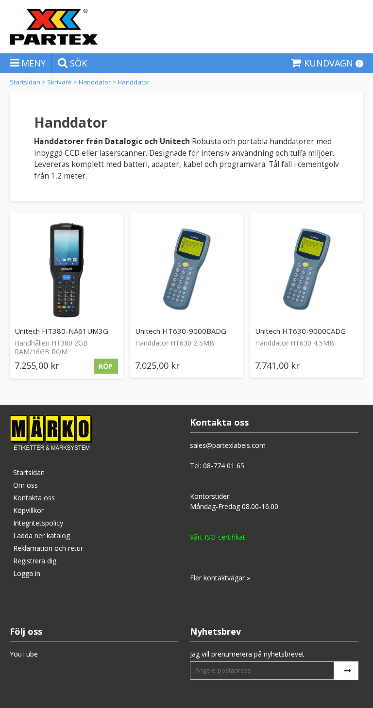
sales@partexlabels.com (228, 445)
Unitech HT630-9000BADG (180, 331)
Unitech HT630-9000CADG (300, 331)
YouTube (24, 654)
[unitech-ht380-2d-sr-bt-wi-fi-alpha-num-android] (66, 269)
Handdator (95, 82)
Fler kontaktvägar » (220, 577)
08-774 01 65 (223, 465)
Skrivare (59, 82)
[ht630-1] (186, 269)
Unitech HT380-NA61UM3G (61, 331)
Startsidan (25, 82)
